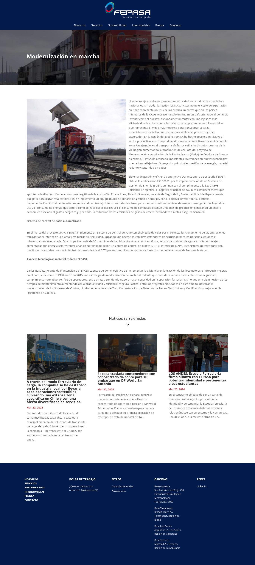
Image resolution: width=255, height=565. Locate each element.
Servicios (97, 25)
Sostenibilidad (117, 25)
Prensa (159, 25)
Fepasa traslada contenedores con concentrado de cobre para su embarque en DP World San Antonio (126, 378)
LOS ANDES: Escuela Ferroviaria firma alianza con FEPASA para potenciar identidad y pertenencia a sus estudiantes (197, 378)
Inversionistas (141, 25)
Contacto (175, 25)
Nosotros (80, 25)
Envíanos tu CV (89, 490)
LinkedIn (201, 486)
